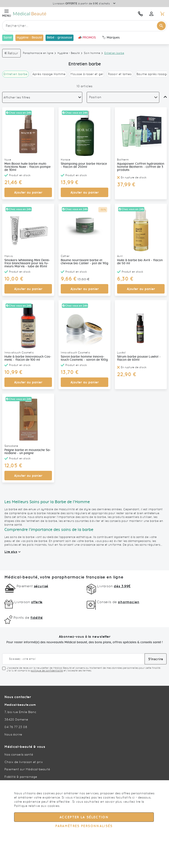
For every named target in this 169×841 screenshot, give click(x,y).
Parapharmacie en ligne (38, 53)
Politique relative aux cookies (36, 806)
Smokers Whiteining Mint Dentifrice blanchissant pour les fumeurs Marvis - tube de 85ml (27, 263)
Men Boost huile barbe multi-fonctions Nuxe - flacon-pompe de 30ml (27, 167)
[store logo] (54, 13)
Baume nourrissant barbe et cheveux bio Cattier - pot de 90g (84, 262)
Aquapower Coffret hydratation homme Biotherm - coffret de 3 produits (140, 167)
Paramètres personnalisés (83, 826)
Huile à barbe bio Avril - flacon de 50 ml (140, 262)
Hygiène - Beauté (68, 53)
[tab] (42, 97)
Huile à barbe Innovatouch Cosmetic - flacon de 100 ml (27, 358)
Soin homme (92, 53)
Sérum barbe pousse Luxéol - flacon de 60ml (139, 358)
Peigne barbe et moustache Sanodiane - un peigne (27, 452)
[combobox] (84, 25)
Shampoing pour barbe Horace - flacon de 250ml (84, 165)
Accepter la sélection (83, 817)
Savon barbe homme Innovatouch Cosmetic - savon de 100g (84, 358)
